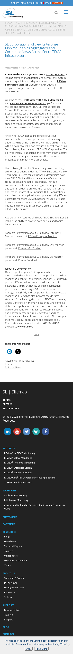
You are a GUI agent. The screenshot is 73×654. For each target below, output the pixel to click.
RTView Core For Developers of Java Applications (30, 477)
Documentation (12, 610)
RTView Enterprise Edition (18, 467)
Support (15, 3)
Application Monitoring (15, 495)
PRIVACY (7, 404)
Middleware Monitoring (16, 500)
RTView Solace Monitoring (18, 457)
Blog (36, 3)
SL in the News (26, 22)
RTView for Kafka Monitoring (19, 462)
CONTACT (8, 634)
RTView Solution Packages (18, 472)
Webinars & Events (14, 578)
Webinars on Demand (15, 560)
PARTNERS (9, 524)
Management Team (14, 587)
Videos (7, 565)
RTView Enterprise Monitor (42, 236)
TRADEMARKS (11, 408)
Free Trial (57, 3)
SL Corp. (13, 13)
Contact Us (9, 592)
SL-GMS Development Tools (18, 482)
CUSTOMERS (10, 517)
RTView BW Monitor (28, 260)
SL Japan (8, 597)
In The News (10, 582)
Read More (41, 648)
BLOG (6, 627)
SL (45, 3)
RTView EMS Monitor (29, 248)
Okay (28, 648)
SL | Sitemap (15, 392)
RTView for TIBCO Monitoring (19, 453)
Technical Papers (13, 546)
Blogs (7, 536)
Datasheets (10, 541)
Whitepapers (11, 555)
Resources (26, 3)
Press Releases (47, 22)
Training (8, 550)
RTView (22, 67)
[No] (68, 645)
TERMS (7, 399)
